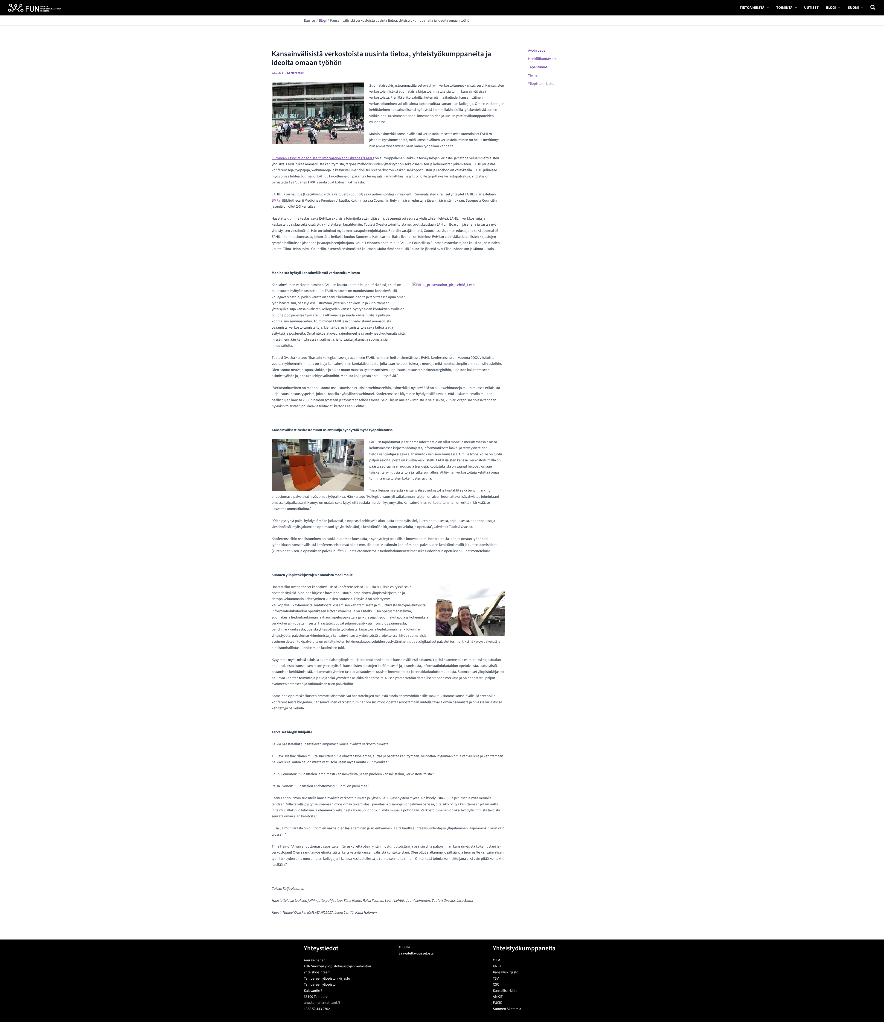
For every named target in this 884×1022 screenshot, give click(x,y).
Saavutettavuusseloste (415, 953)
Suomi (853, 7)
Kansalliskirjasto (505, 972)
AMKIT (498, 996)
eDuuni (404, 947)
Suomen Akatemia (507, 1008)
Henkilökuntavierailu (544, 58)
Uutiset (811, 7)
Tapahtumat (537, 67)
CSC (496, 984)
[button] (766, 7)
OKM (496, 960)
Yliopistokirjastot (541, 83)
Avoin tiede (536, 50)
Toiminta (784, 7)
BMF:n (276, 200)
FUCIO (498, 1002)
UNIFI (497, 966)
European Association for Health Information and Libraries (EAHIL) (323, 158)
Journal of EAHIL (313, 176)
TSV (496, 978)
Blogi (831, 7)
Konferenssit (295, 73)
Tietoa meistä (752, 7)
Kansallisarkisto (505, 990)
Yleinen (534, 75)
